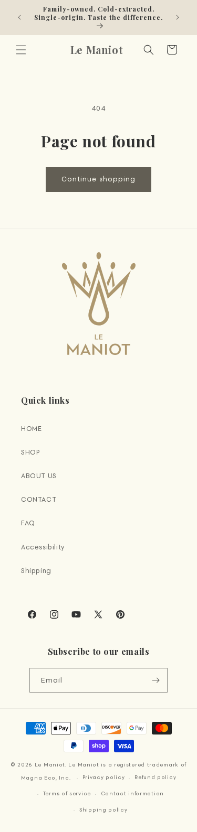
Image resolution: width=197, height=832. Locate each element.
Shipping (36, 570)
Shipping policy (103, 809)
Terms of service (67, 793)
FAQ (28, 522)
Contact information (132, 793)
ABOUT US (39, 475)
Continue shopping (98, 179)
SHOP (30, 452)
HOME (31, 428)
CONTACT (38, 499)
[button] (21, 49)
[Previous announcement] (19, 17)
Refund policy (155, 777)
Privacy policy (103, 777)
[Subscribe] (155, 680)
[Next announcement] (177, 17)
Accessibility (43, 547)
